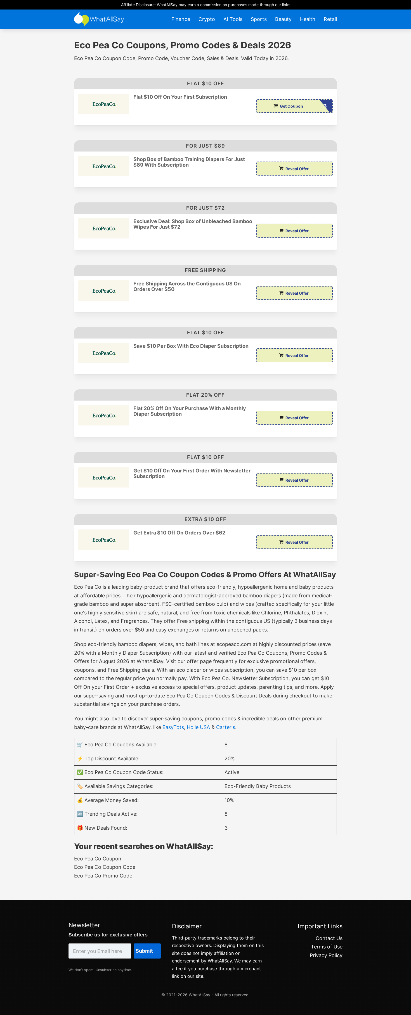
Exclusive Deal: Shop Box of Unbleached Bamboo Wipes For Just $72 (192, 224)
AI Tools (232, 19)
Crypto (207, 19)
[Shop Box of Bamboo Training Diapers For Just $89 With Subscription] (103, 166)
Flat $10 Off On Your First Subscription (180, 97)
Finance (180, 19)
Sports (259, 19)
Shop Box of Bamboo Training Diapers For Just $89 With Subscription (189, 162)
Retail (330, 19)
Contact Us (329, 938)
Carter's (225, 727)
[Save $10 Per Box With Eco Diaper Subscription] (103, 353)
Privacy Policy (326, 955)
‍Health (307, 19)
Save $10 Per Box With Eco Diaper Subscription (191, 346)
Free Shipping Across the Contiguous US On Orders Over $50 (187, 286)
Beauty (283, 19)
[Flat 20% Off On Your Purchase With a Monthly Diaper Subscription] (103, 415)
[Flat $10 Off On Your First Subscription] (103, 104)
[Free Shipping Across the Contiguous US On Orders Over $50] (103, 290)
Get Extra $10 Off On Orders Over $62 (179, 533)
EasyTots (173, 727)
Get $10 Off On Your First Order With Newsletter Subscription (192, 473)
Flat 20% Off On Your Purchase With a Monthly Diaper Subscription (189, 411)
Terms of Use (326, 947)
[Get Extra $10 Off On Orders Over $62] (103, 539)
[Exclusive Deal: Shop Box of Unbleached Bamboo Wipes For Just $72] (103, 228)
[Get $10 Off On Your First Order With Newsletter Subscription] (103, 477)
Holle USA (198, 727)
